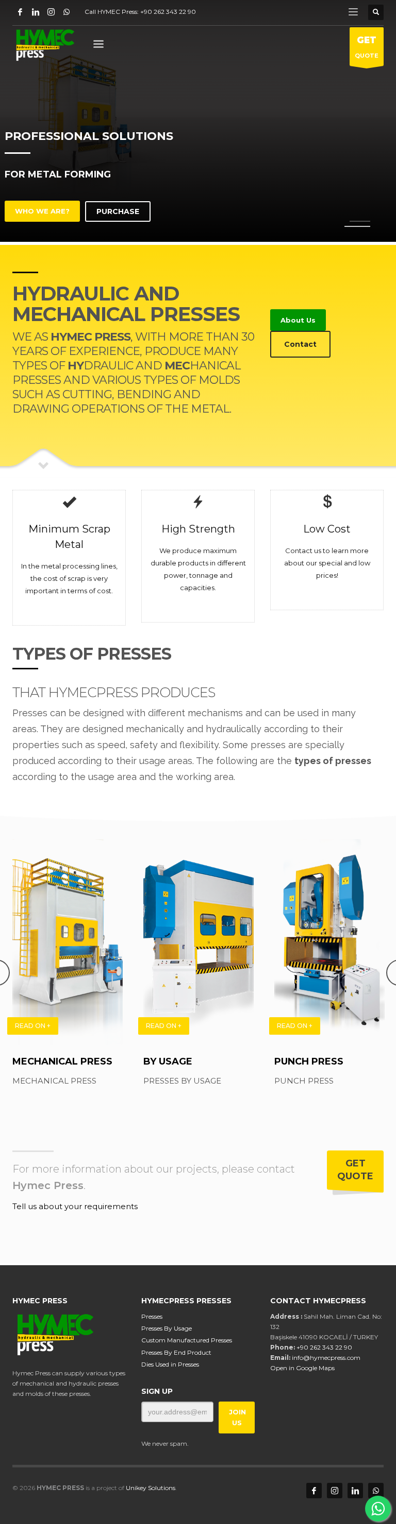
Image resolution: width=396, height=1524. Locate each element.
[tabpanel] (198, 122)
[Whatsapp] (66, 12)
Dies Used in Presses (170, 1364)
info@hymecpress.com (326, 1357)
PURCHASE (117, 211)
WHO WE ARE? (42, 211)
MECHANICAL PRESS (62, 1061)
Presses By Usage (166, 1328)
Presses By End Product (176, 1352)
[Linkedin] (35, 12)
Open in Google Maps (302, 1368)
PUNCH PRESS (308, 1061)
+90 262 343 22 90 (168, 11)
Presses (151, 1316)
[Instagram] (51, 12)
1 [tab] (360, 221)
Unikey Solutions (150, 1488)
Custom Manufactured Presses (186, 1340)
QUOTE (366, 47)
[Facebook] (20, 12)
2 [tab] (357, 226)
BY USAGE (167, 1061)
